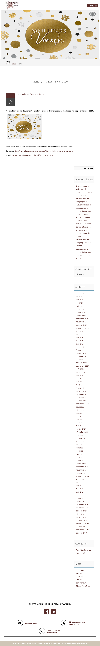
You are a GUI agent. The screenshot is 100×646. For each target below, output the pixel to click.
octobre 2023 (81, 400)
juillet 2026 (80, 297)
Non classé (80, 553)
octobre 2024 (81, 363)
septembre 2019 (82, 523)
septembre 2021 (82, 476)
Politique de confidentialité (74, 643)
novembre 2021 (82, 470)
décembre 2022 (82, 432)
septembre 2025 (82, 328)
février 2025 (80, 350)
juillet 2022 (80, 444)
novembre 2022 (82, 435)
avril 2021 (80, 492)
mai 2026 (79, 303)
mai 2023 (79, 416)
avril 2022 (80, 454)
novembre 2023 (82, 397)
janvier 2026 (81, 315)
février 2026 (80, 312)
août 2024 (80, 369)
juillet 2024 (80, 372)
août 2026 (80, 293)
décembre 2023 (82, 394)
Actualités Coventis (83, 550)
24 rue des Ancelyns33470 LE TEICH (77, 623)
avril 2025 (80, 344)
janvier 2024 (81, 391)
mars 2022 (80, 457)
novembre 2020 (82, 507)
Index (8, 64)
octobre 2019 (81, 520)
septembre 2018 (82, 530)
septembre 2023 (82, 404)
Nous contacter (31, 623)
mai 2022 (79, 451)
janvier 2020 (81, 517)
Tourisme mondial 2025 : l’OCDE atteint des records (83, 220)
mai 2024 (79, 378)
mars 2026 (80, 309)
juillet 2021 (80, 482)
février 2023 (80, 426)
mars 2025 (80, 347)
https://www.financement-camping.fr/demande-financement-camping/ (43, 151)
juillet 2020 (80, 514)
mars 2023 (80, 422)
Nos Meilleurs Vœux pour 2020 (31, 94)
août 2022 (80, 441)
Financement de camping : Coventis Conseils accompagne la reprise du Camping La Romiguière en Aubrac (83, 248)
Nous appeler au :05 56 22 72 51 (54, 631)
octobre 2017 (81, 533)
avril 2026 (80, 306)
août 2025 (80, 331)
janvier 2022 (81, 463)
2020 (14, 64)
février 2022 (80, 460)
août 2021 (80, 479)
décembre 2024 (82, 356)
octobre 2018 (81, 526)
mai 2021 (79, 489)
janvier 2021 (81, 501)
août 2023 (80, 407)
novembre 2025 (82, 322)
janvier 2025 (81, 353)
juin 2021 (79, 485)
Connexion (80, 570)
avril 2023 (80, 419)
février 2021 (80, 498)
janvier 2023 (81, 429)
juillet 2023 (80, 410)
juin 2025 (79, 337)
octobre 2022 (81, 438)
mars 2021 (80, 495)
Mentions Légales (52, 643)
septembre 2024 (82, 366)
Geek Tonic (37, 643)
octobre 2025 (81, 325)
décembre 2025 (82, 319)
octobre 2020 (81, 511)
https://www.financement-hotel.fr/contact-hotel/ (32, 155)
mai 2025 (79, 341)
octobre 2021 (81, 473)
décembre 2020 (82, 504)
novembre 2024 (82, 359)
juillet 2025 (80, 334)
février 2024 (80, 388)
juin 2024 (79, 375)
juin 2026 (79, 300)
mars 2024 (80, 385)
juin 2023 (79, 413)
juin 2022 (79, 448)
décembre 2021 (82, 467)
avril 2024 (80, 381)
